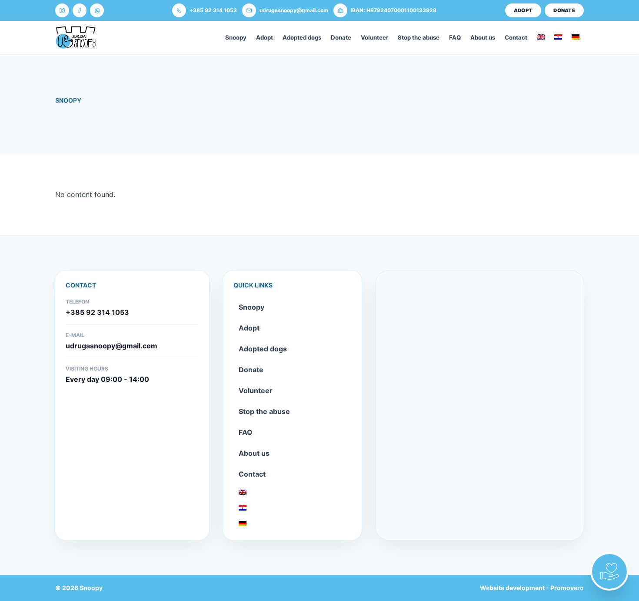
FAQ (455, 37)
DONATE (564, 10)
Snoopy (235, 37)
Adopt (264, 37)
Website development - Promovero (532, 587)
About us (482, 37)
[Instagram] (62, 10)
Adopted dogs (302, 37)
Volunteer (374, 37)
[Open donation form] (609, 571)
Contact (516, 37)
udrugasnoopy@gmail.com (111, 345)
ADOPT (523, 10)
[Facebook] (80, 10)
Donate (341, 37)
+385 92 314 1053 (97, 312)
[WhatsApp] (97, 10)
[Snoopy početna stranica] (75, 37)
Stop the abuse (418, 37)
